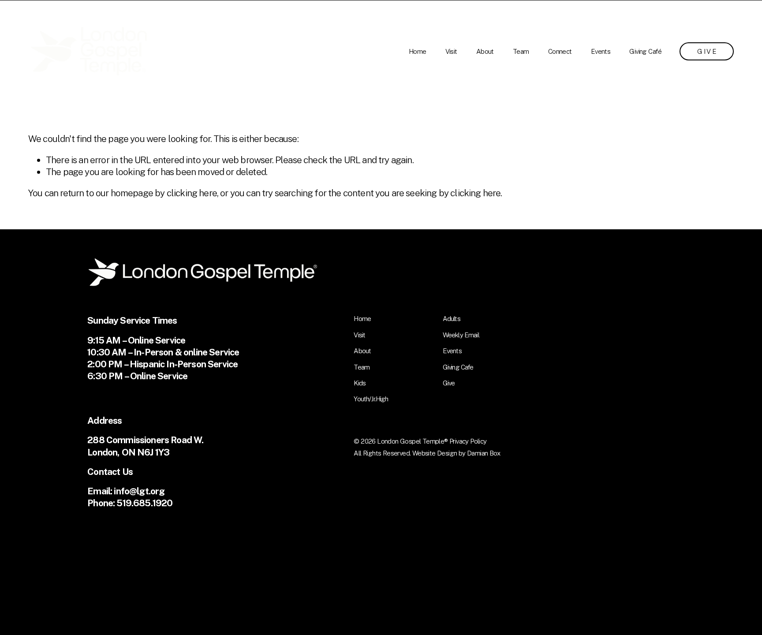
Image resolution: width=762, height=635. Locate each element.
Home (417, 51)
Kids (360, 383)
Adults (451, 318)
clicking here (192, 192)
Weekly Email (461, 335)
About (485, 51)
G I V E (707, 51)
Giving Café (645, 51)
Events (600, 51)
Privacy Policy (468, 441)
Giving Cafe (458, 367)
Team (521, 51)
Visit (451, 51)
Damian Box (483, 453)
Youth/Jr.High (371, 399)
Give (449, 383)
